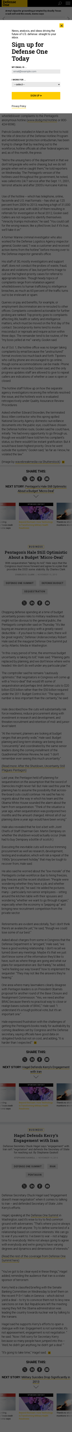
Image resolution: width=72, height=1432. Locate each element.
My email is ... (19, 67)
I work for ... (19, 79)
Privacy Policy (19, 106)
